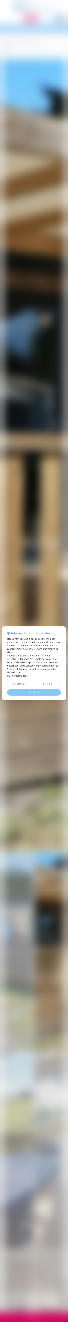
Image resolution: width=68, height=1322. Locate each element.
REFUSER (48, 684)
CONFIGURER (20, 684)
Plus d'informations (17, 675)
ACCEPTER (34, 692)
